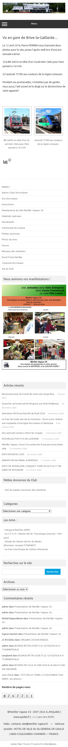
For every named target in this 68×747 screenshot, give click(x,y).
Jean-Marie (8, 675)
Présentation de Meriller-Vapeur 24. (33, 606)
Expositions (8, 204)
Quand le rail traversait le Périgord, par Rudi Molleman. (30, 403)
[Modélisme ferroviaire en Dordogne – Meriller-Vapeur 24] (34, 12)
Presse (5, 245)
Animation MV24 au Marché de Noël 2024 (23, 413)
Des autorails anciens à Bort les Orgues (22, 433)
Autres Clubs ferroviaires (15, 192)
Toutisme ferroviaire (12, 263)
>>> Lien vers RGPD (43, 717)
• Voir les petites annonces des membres (25, 490)
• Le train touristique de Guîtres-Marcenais (26, 549)
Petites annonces (11, 233)
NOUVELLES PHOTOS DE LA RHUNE (20, 438)
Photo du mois (9, 239)
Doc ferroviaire (10, 198)
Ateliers (6, 186)
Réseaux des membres (14, 251)
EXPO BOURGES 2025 (13, 454)
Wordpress (50, 744)
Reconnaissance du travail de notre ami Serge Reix (28, 394)
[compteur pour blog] (18, 699)
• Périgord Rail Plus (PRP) (17, 530)
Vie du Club (8, 268)
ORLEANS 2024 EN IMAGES (34, 639)
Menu (34, 23)
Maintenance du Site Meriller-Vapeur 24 (22, 210)
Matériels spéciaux (11, 216)
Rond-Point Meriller (12, 257)
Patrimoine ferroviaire (13, 228)
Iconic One (16, 744)
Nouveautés (8, 222)
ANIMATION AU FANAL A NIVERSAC (20, 460)
